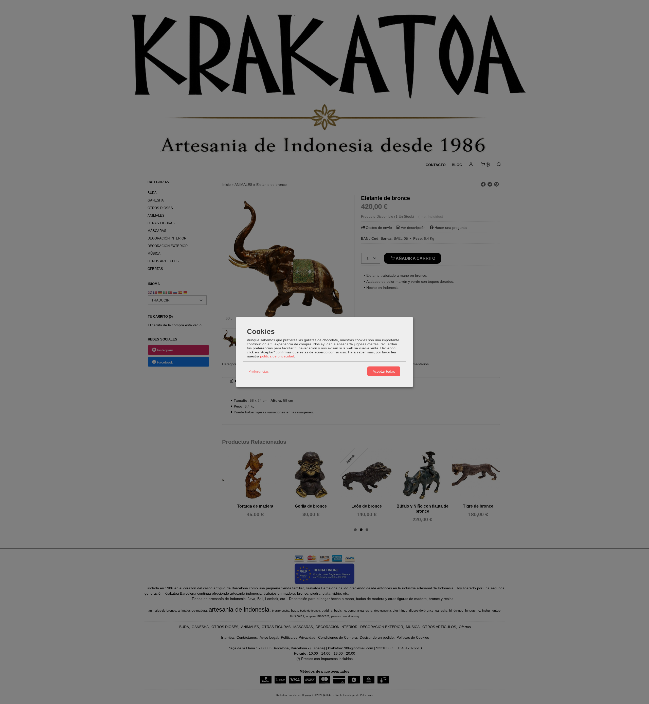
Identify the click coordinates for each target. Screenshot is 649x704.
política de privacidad (277, 356)
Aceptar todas (384, 371)
